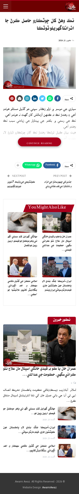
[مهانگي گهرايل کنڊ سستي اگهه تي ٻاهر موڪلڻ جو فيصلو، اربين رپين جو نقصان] (22, 222)
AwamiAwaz (49, 487)
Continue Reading (39, 142)
